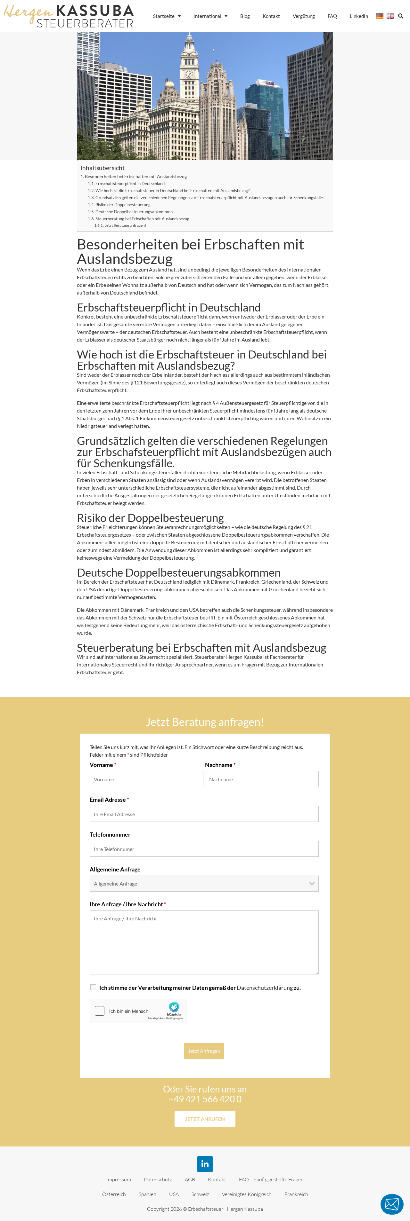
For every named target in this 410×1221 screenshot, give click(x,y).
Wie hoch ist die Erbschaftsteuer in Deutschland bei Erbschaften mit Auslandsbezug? (172, 190)
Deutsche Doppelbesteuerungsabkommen (134, 211)
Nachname (220, 764)
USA (174, 1194)
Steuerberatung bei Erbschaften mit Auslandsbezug (142, 218)
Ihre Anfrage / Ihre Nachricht (128, 904)
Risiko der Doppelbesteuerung (123, 204)
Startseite (164, 16)
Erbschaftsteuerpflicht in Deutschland (130, 183)
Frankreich (296, 1194)
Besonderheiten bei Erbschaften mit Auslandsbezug (136, 176)
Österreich (114, 1194)
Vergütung (304, 16)
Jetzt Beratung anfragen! (125, 225)
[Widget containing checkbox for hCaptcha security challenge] (138, 1011)
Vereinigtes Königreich (247, 1194)
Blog (245, 16)
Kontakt (271, 16)
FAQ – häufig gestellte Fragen (271, 1179)
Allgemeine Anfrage (115, 869)
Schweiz (200, 1194)
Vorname (103, 764)
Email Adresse (109, 799)
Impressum (118, 1179)
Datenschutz (158, 1179)
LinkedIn (359, 16)
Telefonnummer (110, 834)
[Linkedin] (205, 1164)
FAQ (332, 16)
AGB (190, 1179)
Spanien (147, 1194)
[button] (401, 16)
